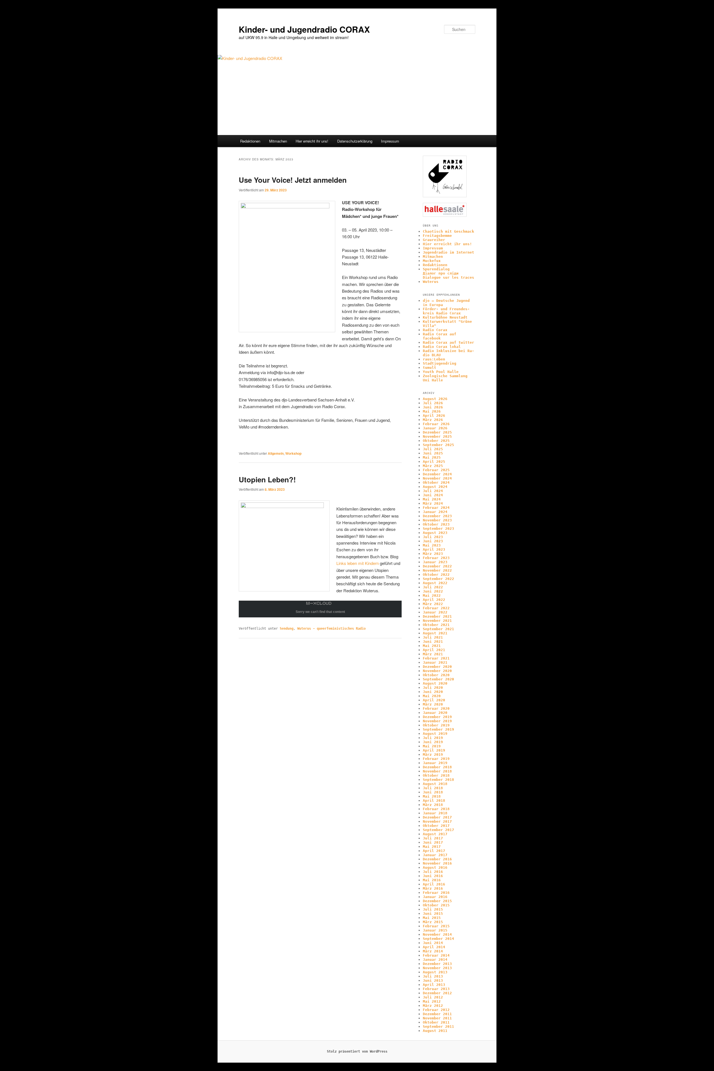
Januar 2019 (435, 763)
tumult (429, 367)
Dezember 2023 (437, 516)
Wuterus (430, 282)
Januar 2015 (435, 930)
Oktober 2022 (436, 574)
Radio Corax (435, 330)
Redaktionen (250, 141)
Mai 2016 (432, 880)
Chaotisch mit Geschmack (448, 231)
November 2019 (437, 721)
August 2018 (435, 784)
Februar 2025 (436, 470)
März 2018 (433, 805)
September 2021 (438, 629)
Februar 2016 (436, 893)
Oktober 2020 (436, 675)
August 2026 (435, 399)
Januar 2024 (435, 512)
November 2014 (437, 934)
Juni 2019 (433, 742)
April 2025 (434, 461)
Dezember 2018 (437, 767)
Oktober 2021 (436, 625)
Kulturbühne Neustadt (445, 317)
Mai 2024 (432, 499)
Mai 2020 (432, 696)
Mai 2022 (432, 595)
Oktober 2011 (436, 1022)
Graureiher (434, 240)
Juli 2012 (433, 997)
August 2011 (435, 1031)
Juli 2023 (433, 537)
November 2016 (437, 863)
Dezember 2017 (437, 817)
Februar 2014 (436, 955)
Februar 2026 (436, 424)
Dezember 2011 (437, 1014)
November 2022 (437, 570)
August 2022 (435, 583)
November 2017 (437, 821)
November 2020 (437, 671)
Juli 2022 (433, 587)
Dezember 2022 (437, 566)
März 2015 (433, 922)
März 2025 (433, 466)
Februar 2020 (436, 708)
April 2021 (434, 650)
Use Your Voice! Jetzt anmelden (293, 180)
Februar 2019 (436, 759)
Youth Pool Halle (441, 372)
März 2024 (433, 503)
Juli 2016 (433, 872)
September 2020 (438, 679)
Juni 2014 (433, 943)
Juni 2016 (433, 876)
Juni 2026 (433, 407)
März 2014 (433, 951)
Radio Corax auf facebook (439, 336)
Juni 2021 (433, 641)
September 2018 (438, 780)
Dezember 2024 (437, 474)
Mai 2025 (432, 457)
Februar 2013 (436, 989)
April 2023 (434, 549)
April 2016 (434, 884)
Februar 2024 (436, 508)
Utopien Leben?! (267, 479)
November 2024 (437, 478)
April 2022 (434, 600)
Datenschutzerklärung (354, 141)
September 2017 (438, 830)
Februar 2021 (436, 658)
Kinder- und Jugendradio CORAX (304, 29)
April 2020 (434, 700)
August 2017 (435, 834)
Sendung (286, 628)
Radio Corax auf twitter (448, 342)
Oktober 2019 (436, 725)
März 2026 (433, 420)
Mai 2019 (432, 746)
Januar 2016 (435, 897)
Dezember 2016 (437, 859)
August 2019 (435, 733)
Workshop (293, 453)
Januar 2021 (435, 662)
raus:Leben (434, 359)
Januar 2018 (435, 813)
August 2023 (435, 533)
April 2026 (434, 415)
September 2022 (438, 579)
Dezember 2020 (437, 667)
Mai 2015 (432, 918)
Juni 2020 (433, 692)
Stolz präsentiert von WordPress (357, 1051)
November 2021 (437, 620)
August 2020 (435, 683)
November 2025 (437, 436)
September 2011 (438, 1026)
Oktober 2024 (436, 482)
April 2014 (434, 947)
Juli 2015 (433, 909)
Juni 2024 (433, 495)
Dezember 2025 (437, 432)
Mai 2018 (432, 796)
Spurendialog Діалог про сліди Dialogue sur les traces (448, 273)
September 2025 (438, 445)
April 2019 (434, 750)
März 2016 (433, 888)
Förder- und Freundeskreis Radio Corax (446, 311)
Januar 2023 (435, 562)
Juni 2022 (433, 591)
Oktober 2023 (436, 524)
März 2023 (433, 554)
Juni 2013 (433, 980)
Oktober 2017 (436, 826)
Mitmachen (278, 141)
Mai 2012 (432, 1001)
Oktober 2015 (436, 905)
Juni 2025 (433, 453)
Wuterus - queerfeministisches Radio (331, 628)
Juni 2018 (433, 792)
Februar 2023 (436, 558)
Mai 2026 (432, 411)
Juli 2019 (433, 738)
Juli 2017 (433, 838)
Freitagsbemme (437, 236)
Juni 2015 (433, 913)
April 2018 (434, 800)
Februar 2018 (436, 809)
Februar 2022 (436, 608)
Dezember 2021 (437, 616)
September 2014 (438, 939)
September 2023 (438, 528)
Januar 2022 (435, 612)
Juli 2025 (433, 449)
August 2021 (435, 633)
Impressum (390, 141)
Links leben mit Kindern (357, 563)
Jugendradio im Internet (448, 252)
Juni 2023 (433, 541)
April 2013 (434, 985)
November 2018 (437, 771)
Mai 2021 (432, 646)
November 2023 (437, 520)
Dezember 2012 (437, 993)
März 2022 (433, 604)
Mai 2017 (432, 846)
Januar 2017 (435, 855)
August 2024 (435, 487)
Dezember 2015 (437, 901)
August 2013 (435, 972)
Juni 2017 (433, 842)
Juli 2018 (433, 788)
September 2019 (438, 729)
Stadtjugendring (439, 363)
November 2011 (437, 1018)
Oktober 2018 (436, 775)
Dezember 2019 (437, 717)
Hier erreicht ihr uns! (312, 141)
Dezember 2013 (437, 964)
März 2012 (433, 1005)
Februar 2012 (436, 1010)
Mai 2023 (432, 545)
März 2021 (433, 654)
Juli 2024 (433, 491)
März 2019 (433, 754)
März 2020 (433, 704)
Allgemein (276, 453)
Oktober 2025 (436, 441)
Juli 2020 (433, 687)
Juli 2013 (433, 976)
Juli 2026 (433, 403)
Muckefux (432, 261)
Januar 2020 (435, 713)
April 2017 (434, 851)
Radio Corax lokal (442, 347)
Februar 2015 (436, 926)
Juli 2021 (433, 637)
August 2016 (435, 867)
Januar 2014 (435, 959)
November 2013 (437, 968)
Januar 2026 (435, 428)
